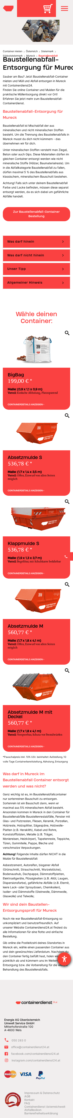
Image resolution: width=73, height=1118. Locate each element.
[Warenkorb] (49, 11)
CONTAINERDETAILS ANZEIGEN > (26, 404)
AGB (27, 1096)
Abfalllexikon (32, 1110)
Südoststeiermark (13, 55)
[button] (64, 8)
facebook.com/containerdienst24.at (35, 1053)
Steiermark (47, 51)
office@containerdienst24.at (30, 1047)
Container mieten (12, 51)
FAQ (27, 1103)
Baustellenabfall (48, 55)
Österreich (32, 51)
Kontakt (29, 1099)
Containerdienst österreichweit (44, 1106)
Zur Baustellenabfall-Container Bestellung (36, 214)
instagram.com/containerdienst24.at (36, 1060)
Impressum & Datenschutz (42, 1093)
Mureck (30, 55)
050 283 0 (19, 1040)
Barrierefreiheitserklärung (41, 1113)
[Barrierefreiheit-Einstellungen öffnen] (64, 959)
